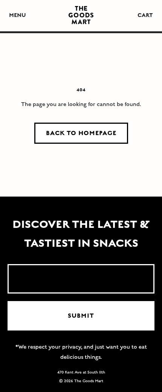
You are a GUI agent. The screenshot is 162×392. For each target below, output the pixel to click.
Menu (17, 15)
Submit (81, 316)
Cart (145, 15)
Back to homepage (81, 133)
